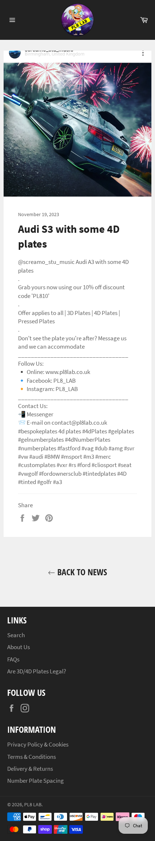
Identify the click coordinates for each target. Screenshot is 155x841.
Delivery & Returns (30, 769)
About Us (18, 647)
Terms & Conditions (31, 757)
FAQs (13, 659)
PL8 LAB (32, 805)
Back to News (81, 572)
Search (16, 635)
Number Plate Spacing (35, 781)
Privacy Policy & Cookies (37, 744)
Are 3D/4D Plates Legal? (36, 671)
